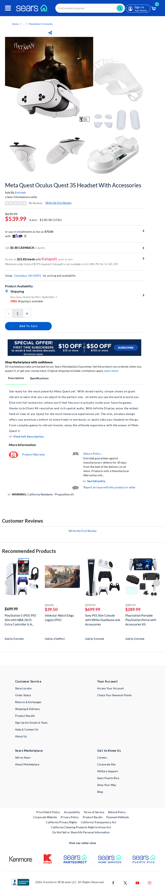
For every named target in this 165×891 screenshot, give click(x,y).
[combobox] (90, 8)
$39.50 (51, 609)
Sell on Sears (23, 757)
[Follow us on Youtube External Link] (137, 882)
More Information (22, 445)
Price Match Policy (48, 812)
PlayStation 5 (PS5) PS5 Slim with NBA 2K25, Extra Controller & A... (20, 620)
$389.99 (130, 605)
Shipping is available (26, 301)
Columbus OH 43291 (27, 275)
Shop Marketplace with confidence (29, 362)
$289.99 (132, 609)
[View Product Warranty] (13, 454)
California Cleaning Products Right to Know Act (81, 827)
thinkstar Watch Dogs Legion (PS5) (59, 618)
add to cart (28, 326)
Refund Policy (117, 812)
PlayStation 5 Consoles (41, 23)
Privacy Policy (70, 817)
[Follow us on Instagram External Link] (149, 882)
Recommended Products (29, 551)
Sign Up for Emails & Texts (31, 722)
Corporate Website (45, 817)
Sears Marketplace (29, 750)
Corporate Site (106, 764)
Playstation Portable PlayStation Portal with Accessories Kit (140, 620)
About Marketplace (27, 764)
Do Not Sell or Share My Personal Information (81, 832)
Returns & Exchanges (28, 702)
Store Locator (23, 688)
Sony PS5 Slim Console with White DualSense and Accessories (102, 620)
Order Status (23, 695)
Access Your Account (110, 688)
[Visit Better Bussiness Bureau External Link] (20, 882)
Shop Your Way (106, 785)
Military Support (107, 771)
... (24, 23)
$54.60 (49, 605)
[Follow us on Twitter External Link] (125, 882)
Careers (102, 757)
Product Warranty (33, 454)
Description (16, 378)
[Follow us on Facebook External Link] (113, 882)
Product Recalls (25, 715)
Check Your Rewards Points (114, 695)
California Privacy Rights (61, 822)
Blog (100, 791)
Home (15, 23)
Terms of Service (94, 812)
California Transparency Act (98, 822)
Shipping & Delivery (27, 709)
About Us (21, 736)
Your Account (107, 681)
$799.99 (90, 605)
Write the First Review (58, 202)
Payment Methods (117, 817)
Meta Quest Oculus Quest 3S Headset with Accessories (73, 185)
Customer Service (28, 681)
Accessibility (72, 812)
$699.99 (11, 609)
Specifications (39, 378)
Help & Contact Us (26, 729)
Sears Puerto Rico (108, 778)
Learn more (111, 370)
